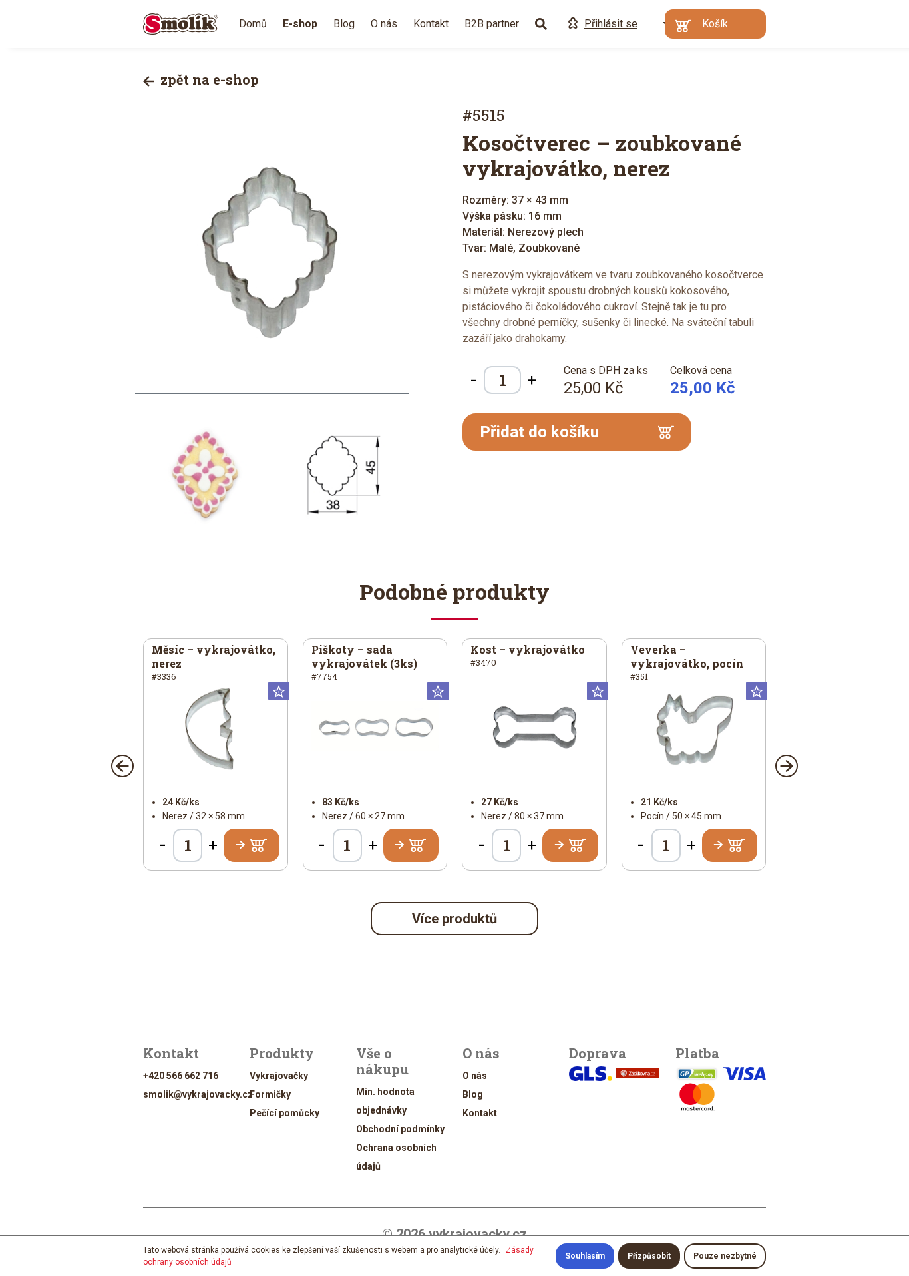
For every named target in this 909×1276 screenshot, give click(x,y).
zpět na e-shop (208, 79)
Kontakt (431, 23)
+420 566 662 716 (180, 1075)
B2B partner (491, 23)
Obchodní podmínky (400, 1129)
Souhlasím (585, 1256)
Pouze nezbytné (725, 1256)
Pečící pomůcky (284, 1113)
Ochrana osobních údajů (396, 1156)
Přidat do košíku (539, 432)
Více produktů (454, 919)
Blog (344, 23)
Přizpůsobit (649, 1256)
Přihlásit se (610, 23)
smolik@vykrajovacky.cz (198, 1094)
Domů (253, 23)
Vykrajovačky (279, 1075)
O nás (384, 23)
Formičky (270, 1094)
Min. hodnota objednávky (385, 1101)
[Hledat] (541, 24)
